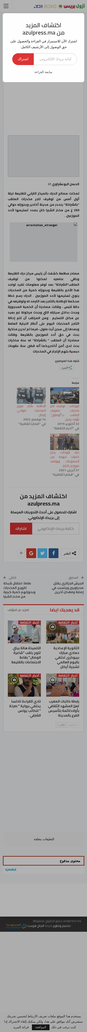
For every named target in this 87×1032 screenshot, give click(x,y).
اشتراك (23, 59)
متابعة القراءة (43, 72)
